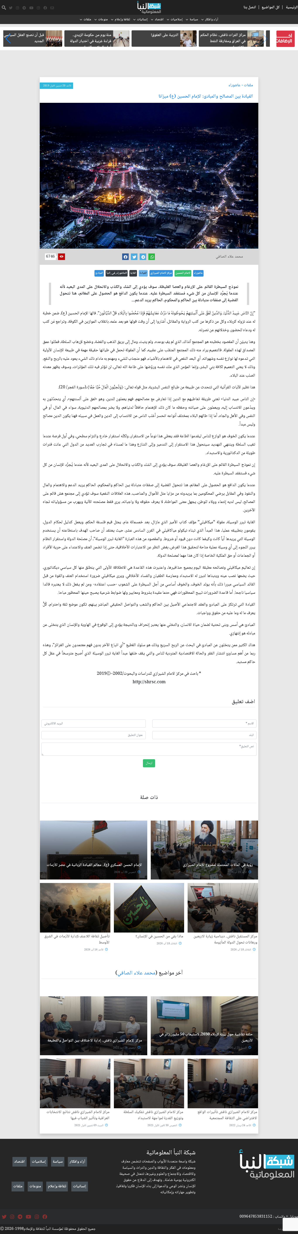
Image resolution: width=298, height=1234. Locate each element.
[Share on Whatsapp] (151, 256)
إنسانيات (142, 19)
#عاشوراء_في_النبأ (116, 273)
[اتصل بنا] (52, 8)
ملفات (87, 19)
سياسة (194, 19)
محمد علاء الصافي (136, 973)
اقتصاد (159, 19)
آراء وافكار (211, 19)
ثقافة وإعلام (122, 19)
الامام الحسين (182, 273)
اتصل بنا (249, 7)
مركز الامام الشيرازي (161, 273)
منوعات (103, 19)
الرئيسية (292, 7)
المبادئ (99, 273)
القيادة (143, 273)
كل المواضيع (271, 7)
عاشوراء (234, 85)
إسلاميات (177, 19)
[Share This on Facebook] (125, 256)
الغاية (133, 273)
